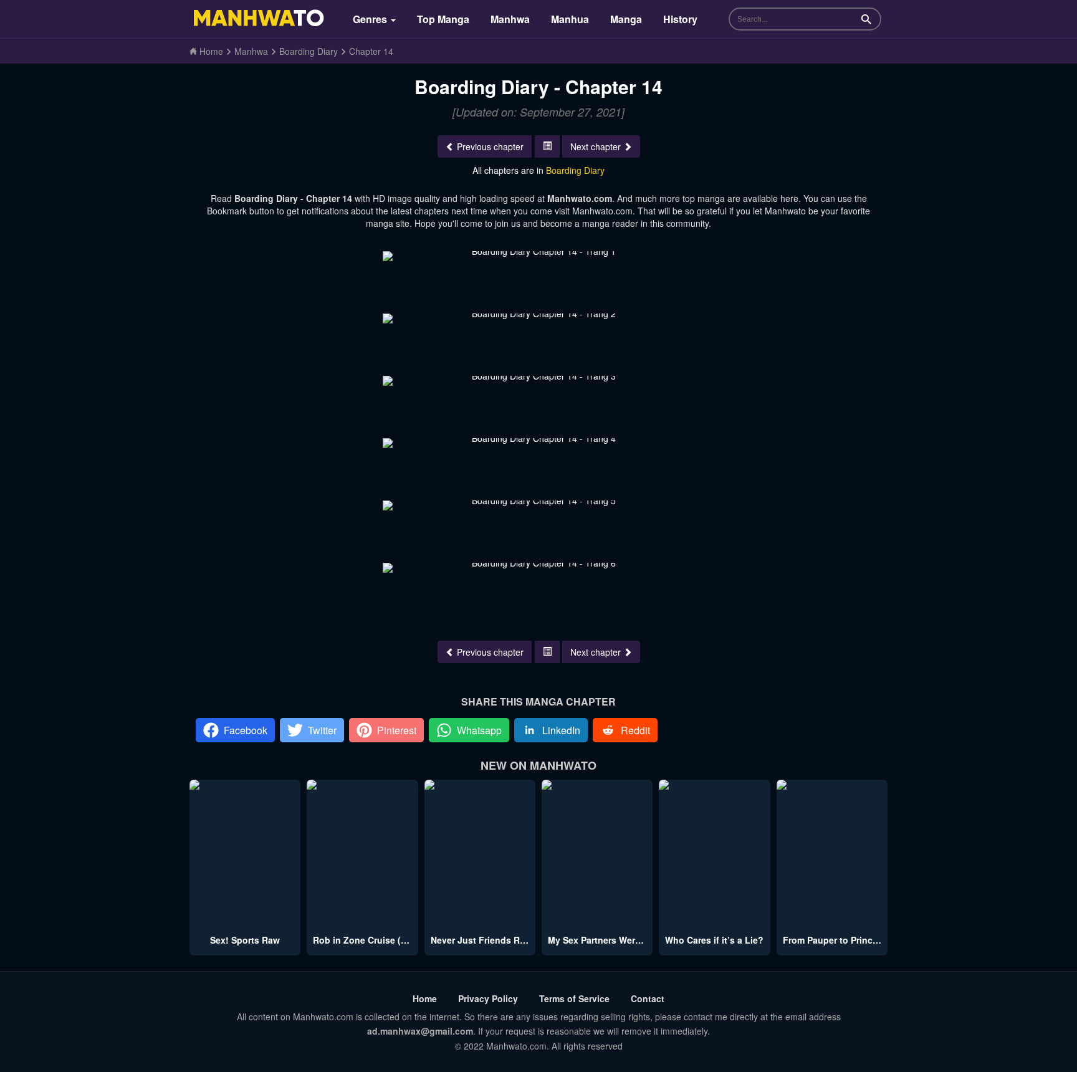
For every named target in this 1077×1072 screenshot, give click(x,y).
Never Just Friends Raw (481, 940)
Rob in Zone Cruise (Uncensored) (384, 940)
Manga (626, 19)
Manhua (570, 19)
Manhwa (510, 19)
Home (425, 998)
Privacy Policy (488, 998)
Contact (647, 998)
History (680, 19)
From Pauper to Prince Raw (840, 940)
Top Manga (443, 19)
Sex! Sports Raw (245, 940)
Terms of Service (574, 998)
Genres (371, 19)
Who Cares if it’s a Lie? (714, 940)
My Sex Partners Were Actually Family (628, 940)
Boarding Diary (575, 170)
